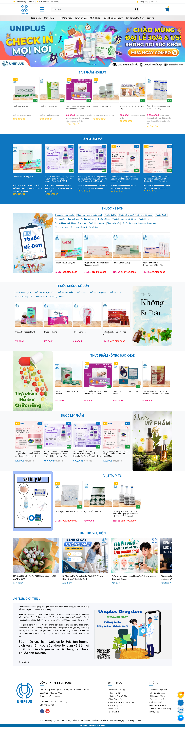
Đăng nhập (144, 2)
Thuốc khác (143, 219)
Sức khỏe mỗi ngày (113, 18)
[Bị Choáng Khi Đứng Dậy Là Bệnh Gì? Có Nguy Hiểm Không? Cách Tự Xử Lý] (36, 555)
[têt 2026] (92, 44)
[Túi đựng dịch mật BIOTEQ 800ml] (69, 495)
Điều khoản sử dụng (158, 702)
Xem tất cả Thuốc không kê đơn (49, 296)
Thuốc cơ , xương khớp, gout (89, 215)
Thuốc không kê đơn (118, 696)
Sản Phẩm (49, 18)
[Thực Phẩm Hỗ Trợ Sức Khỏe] (33, 381)
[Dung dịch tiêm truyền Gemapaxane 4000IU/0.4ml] (156, 246)
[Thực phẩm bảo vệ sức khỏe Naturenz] (69, 375)
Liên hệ (150, 18)
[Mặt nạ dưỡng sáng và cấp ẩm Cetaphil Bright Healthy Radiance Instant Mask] (116, 435)
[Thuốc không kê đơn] (153, 316)
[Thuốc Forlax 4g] (58, 315)
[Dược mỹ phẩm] (153, 441)
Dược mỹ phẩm (115, 705)
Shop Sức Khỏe (115, 699)
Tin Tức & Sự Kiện (135, 18)
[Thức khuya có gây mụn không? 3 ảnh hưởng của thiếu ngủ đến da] (85, 555)
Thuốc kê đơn (115, 693)
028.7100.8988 (48, 2)
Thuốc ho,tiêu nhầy (64, 292)
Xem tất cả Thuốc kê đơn (86, 227)
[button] (90, 64)
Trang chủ (36, 18)
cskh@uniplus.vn (25, 2)
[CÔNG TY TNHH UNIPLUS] (24, 9)
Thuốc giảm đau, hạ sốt (43, 292)
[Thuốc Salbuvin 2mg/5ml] (69, 246)
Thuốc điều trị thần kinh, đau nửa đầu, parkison (75, 219)
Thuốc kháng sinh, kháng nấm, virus (70, 223)
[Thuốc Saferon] (87, 315)
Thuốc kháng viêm (96, 223)
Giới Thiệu (95, 18)
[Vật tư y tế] (33, 501)
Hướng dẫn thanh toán (159, 705)
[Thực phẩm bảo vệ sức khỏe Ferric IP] (116, 315)
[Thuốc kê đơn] (33, 243)
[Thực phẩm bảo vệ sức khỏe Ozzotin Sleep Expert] (98, 375)
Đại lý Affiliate (115, 712)
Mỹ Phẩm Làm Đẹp (117, 690)
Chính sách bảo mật (158, 690)
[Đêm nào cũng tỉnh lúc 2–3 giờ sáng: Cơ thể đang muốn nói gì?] (134, 555)
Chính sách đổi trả (157, 696)
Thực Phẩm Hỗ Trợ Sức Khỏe (121, 702)
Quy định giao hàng (158, 699)
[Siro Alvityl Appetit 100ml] (29, 315)
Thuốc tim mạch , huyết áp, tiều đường (139, 223)
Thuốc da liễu (110, 215)
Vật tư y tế (113, 708)
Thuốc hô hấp (104, 219)
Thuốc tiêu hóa (113, 223)
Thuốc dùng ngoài (23, 292)
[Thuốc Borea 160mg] (127, 246)
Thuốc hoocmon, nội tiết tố (124, 219)
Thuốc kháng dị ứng (97, 292)
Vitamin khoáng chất (64, 227)
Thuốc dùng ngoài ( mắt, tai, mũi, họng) (136, 215)
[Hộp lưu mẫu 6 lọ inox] (98, 495)
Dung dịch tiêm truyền (64, 215)
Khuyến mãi (81, 18)
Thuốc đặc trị (161, 215)
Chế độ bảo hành (157, 693)
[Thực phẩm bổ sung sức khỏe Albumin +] (127, 375)
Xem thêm (17, 583)
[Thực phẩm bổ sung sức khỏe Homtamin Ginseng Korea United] (156, 375)
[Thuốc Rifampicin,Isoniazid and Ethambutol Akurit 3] (98, 246)
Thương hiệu (66, 18)
